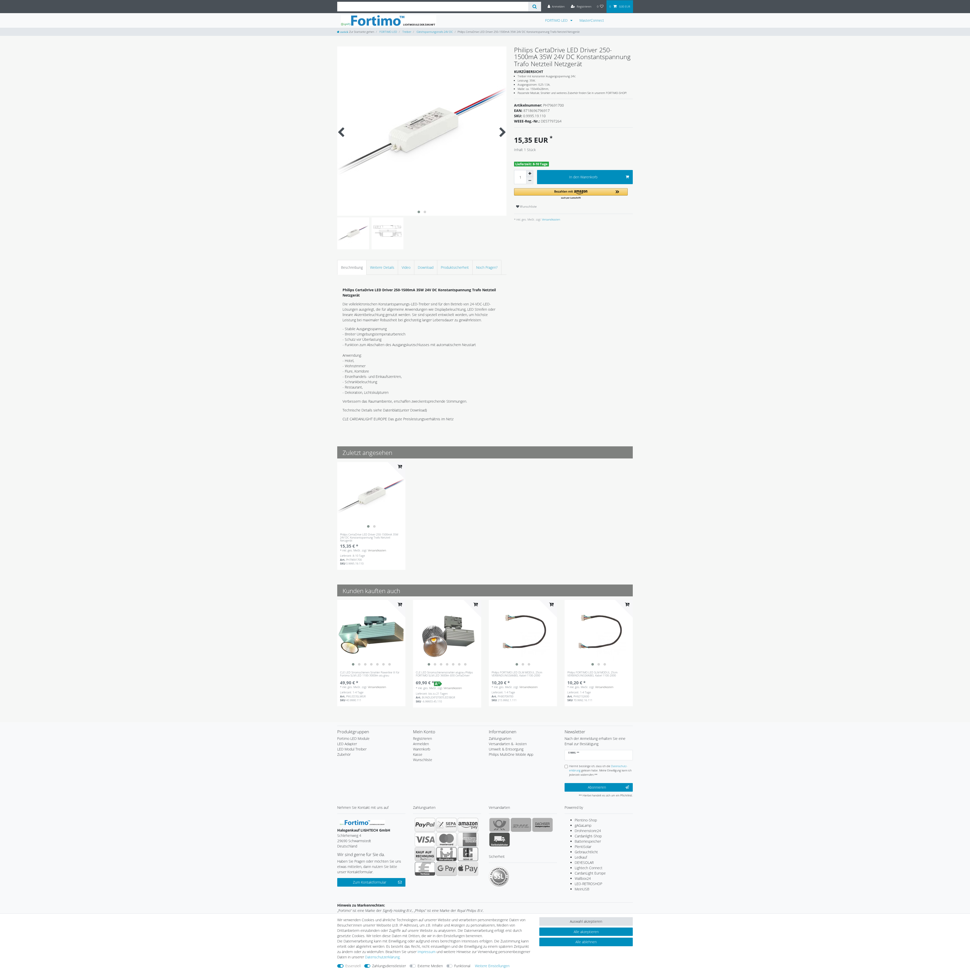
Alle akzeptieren (586, 931)
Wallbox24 (583, 878)
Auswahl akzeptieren (586, 921)
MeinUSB (582, 889)
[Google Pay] (446, 868)
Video (406, 267)
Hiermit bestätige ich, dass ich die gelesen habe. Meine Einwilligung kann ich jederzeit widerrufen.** (600, 770)
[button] (571, 194)
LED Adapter (347, 743)
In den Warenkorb (583, 177)
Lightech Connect (588, 867)
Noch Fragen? (487, 267)
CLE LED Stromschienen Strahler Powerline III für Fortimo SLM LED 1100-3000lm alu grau (369, 674)
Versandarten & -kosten (508, 743)
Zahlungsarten (500, 738)
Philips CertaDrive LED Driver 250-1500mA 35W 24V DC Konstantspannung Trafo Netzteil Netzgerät (369, 537)
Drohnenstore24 (588, 830)
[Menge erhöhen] (529, 173)
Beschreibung (352, 267)
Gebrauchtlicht (586, 851)
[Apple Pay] (468, 868)
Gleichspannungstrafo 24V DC (434, 32)
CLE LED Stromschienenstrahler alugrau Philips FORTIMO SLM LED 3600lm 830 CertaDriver (444, 674)
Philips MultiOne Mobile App (511, 754)
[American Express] (468, 839)
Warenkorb (421, 749)
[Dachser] (542, 824)
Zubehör (344, 754)
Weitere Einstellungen (492, 965)
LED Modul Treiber (352, 749)
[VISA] (425, 839)
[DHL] (521, 824)
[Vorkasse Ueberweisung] (425, 868)
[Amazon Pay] (468, 824)
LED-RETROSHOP (588, 883)
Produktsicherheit (455, 267)
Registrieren (422, 738)
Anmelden (421, 743)
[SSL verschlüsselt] (499, 876)
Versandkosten (550, 219)
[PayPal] (425, 824)
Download (425, 267)
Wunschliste (528, 206)
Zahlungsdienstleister (389, 965)
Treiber (406, 32)
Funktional (462, 965)
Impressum (426, 951)
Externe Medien (430, 965)
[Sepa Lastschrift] (446, 824)
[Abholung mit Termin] (499, 839)
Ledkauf (581, 857)
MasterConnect (591, 20)
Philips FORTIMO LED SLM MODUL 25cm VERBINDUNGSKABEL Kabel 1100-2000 (592, 674)
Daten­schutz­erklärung (382, 957)
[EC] (468, 854)
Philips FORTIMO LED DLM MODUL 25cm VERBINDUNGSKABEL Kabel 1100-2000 (517, 674)
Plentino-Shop (586, 820)
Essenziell (353, 965)
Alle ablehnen (586, 941)
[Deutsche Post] (499, 824)
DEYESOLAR (584, 862)
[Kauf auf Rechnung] (425, 854)
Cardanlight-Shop (588, 836)
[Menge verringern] (529, 180)
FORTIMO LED (557, 20)
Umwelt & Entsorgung (506, 749)
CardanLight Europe (590, 873)
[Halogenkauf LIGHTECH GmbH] (362, 821)
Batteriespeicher (588, 841)
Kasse (417, 754)
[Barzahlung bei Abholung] (446, 854)
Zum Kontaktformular (369, 882)
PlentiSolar (583, 846)
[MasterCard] (446, 839)
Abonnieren (597, 787)
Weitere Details (382, 267)
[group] (371, 496)
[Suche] (534, 6)
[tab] (352, 267)
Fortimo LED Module (353, 738)
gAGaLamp (583, 825)
